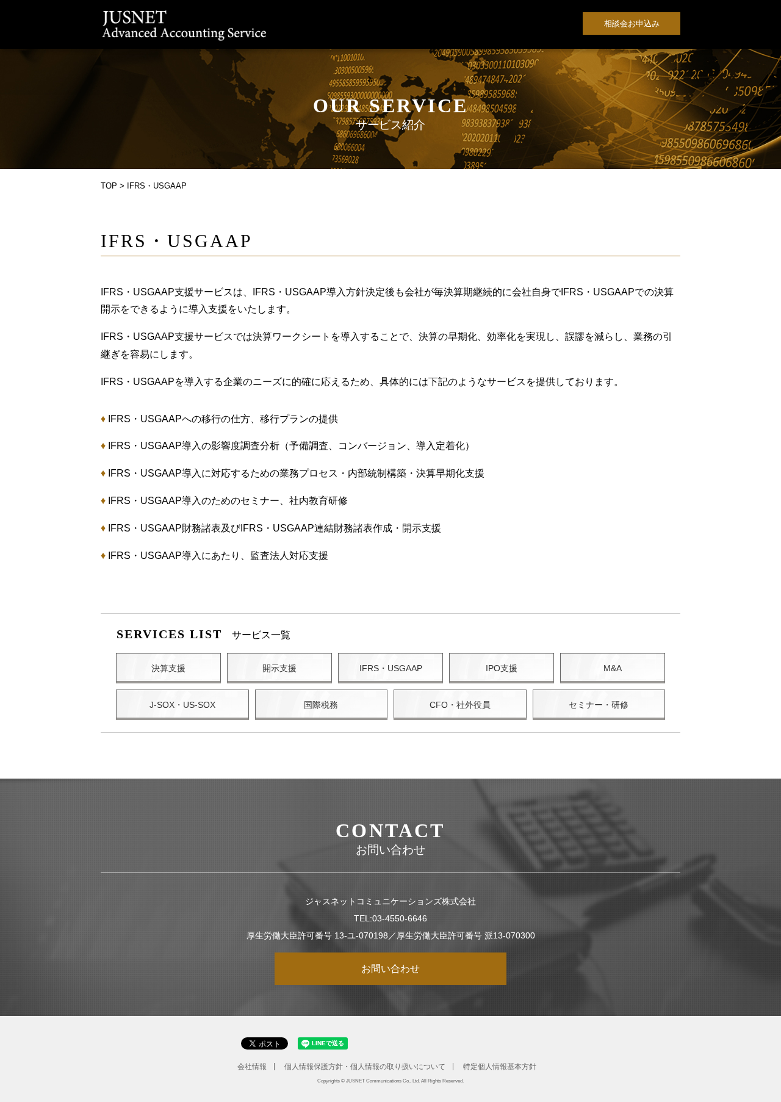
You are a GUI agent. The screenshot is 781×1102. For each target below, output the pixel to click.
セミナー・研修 (598, 705)
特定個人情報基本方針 (499, 1066)
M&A (612, 668)
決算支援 (168, 668)
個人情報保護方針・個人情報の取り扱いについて (364, 1066)
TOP (109, 185)
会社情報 (252, 1066)
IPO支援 (501, 668)
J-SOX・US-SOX (182, 705)
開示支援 (279, 668)
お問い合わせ (390, 968)
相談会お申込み (632, 23)
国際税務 (321, 705)
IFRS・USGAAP (390, 668)
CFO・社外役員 (460, 705)
